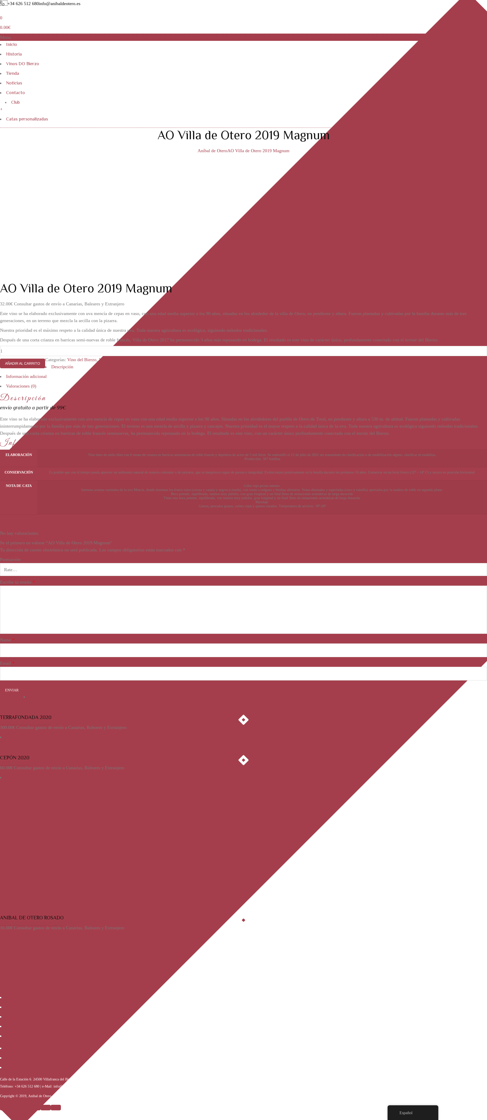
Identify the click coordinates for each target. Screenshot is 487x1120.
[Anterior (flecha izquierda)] (46, 1107)
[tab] (243, 368)
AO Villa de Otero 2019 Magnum (258, 150)
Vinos (104, 359)
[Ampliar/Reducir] (35, 1107)
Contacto (15, 92)
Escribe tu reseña (17, 582)
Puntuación (10, 559)
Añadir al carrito (22, 363)
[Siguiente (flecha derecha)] (56, 1107)
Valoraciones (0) (21, 386)
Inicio (11, 44)
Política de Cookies (24, 1067)
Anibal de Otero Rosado (32, 917)
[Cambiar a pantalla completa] (25, 1107)
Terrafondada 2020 (25, 717)
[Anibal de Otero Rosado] (63, 784)
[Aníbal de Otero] (34, 10)
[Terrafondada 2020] (19, 703)
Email (7, 663)
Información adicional (26, 376)
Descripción (62, 366)
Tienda (12, 73)
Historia (14, 54)
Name (7, 639)
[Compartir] (15, 1107)
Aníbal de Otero (212, 150)
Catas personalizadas (27, 118)
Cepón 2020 (14, 757)
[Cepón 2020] (26, 744)
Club (15, 102)
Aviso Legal (17, 1048)
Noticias (14, 82)
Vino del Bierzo (81, 359)
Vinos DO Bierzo (22, 63)
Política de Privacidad (26, 1057)
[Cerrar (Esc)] (5, 1107)
